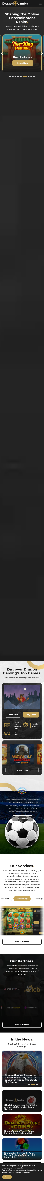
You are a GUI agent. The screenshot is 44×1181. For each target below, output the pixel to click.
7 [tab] (27, 76)
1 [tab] (10, 76)
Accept (7, 1177)
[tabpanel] (22, 53)
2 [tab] (13, 76)
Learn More (22, 66)
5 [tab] (21, 76)
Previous (2, 53)
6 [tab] (23, 76)
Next (42, 53)
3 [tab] (15, 76)
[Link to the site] (11, 989)
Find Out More (22, 941)
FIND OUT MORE (22, 770)
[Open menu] (40, 4)
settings (27, 1172)
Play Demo (31, 714)
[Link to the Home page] (15, 3)
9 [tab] (34, 76)
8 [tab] (31, 76)
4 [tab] (18, 76)
